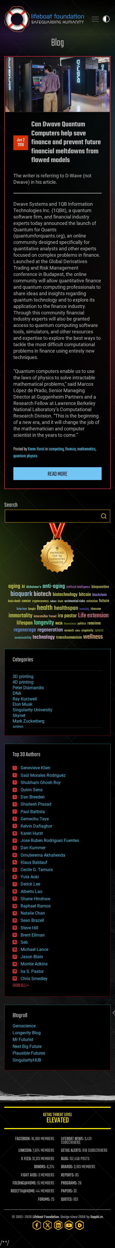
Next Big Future (27, 1046)
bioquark (21, 594)
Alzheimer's (33, 587)
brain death (14, 601)
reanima (94, 623)
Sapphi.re (96, 1217)
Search (103, 516)
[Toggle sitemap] (95, 18)
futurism (22, 609)
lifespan (25, 623)
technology (44, 637)
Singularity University (32, 709)
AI (23, 587)
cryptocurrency (40, 601)
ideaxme (96, 609)
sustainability (22, 638)
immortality (20, 616)
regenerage (25, 630)
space (99, 630)
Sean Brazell (32, 920)
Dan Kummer (33, 847)
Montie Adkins (34, 963)
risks (77, 630)
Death (60, 601)
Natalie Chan (33, 913)
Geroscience (24, 1025)
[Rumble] (79, 1225)
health (45, 608)
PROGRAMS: (69, 1183)
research (69, 631)
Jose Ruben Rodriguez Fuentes (50, 840)
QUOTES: (66, 1199)
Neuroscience (70, 624)
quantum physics (25, 456)
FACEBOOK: (22, 1139)
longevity (44, 622)
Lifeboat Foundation (46, 1217)
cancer (26, 601)
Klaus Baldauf (34, 862)
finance (70, 449)
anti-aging (54, 586)
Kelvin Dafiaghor (36, 826)
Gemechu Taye (35, 818)
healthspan (66, 608)
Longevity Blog (27, 1032)
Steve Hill (29, 927)
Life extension (93, 615)
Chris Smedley (34, 978)
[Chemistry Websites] (57, 549)
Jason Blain (32, 956)
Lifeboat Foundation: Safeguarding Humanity (44, 19)
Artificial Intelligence (78, 587)
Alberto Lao (31, 891)
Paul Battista (33, 811)
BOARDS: (67, 1167)
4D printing (23, 682)
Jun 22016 (21, 142)
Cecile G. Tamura (37, 869)
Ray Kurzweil (25, 698)
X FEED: (26, 1159)
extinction (92, 601)
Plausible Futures (29, 1053)
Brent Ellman (33, 935)
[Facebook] (37, 1225)
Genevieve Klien (35, 767)
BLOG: (65, 1159)
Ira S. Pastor (32, 971)
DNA (17, 693)
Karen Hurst (36, 449)
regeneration (50, 630)
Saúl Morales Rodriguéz (43, 775)
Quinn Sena (32, 789)
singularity (87, 631)
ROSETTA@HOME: (23, 1191)
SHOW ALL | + (21, 985)
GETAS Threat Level (57, 1119)
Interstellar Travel (45, 617)
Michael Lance (34, 949)
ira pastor (67, 616)
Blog (57, 43)
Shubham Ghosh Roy (41, 782)
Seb (24, 942)
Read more (57, 474)
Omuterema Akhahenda (43, 855)
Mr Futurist (23, 1039)
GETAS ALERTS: (71, 1150)
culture (53, 601)
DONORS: (40, 1167)
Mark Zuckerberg (28, 721)
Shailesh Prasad (36, 804)
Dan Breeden (33, 797)
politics (82, 624)
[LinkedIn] (58, 1225)
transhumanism (69, 637)
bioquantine (100, 586)
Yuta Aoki (30, 876)
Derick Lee (30, 884)
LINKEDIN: (25, 1150)
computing (56, 449)
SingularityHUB (27, 1060)
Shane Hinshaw (35, 898)
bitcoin (85, 595)
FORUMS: (44, 1199)
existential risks (74, 601)
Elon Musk (22, 704)
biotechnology (65, 595)
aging (14, 586)
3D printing (23, 676)
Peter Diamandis (28, 687)
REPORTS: (67, 1175)
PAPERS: (67, 1191)
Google (32, 609)
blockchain (99, 595)
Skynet (19, 715)
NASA (59, 624)
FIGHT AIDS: (29, 1175)
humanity (84, 609)
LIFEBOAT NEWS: (72, 1139)
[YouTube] (69, 1225)
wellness (93, 637)
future (104, 600)
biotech (42, 594)
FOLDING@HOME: (24, 1183)
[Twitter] (47, 1225)
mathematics (86, 449)
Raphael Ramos (36, 905)
